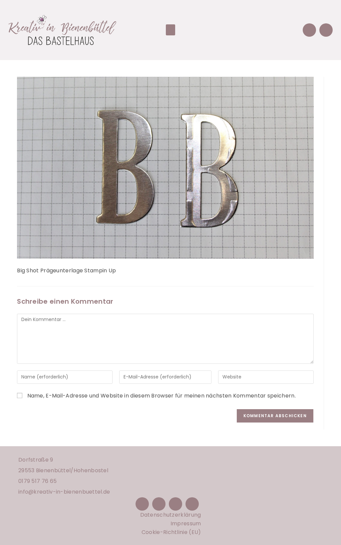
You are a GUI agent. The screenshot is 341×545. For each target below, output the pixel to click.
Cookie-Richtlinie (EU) (171, 532)
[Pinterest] (175, 504)
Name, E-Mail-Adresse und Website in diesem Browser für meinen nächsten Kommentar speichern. (161, 395)
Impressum (185, 523)
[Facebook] (142, 504)
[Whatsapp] (326, 30)
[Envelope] (309, 30)
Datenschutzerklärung (170, 515)
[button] (170, 29)
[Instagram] (159, 504)
